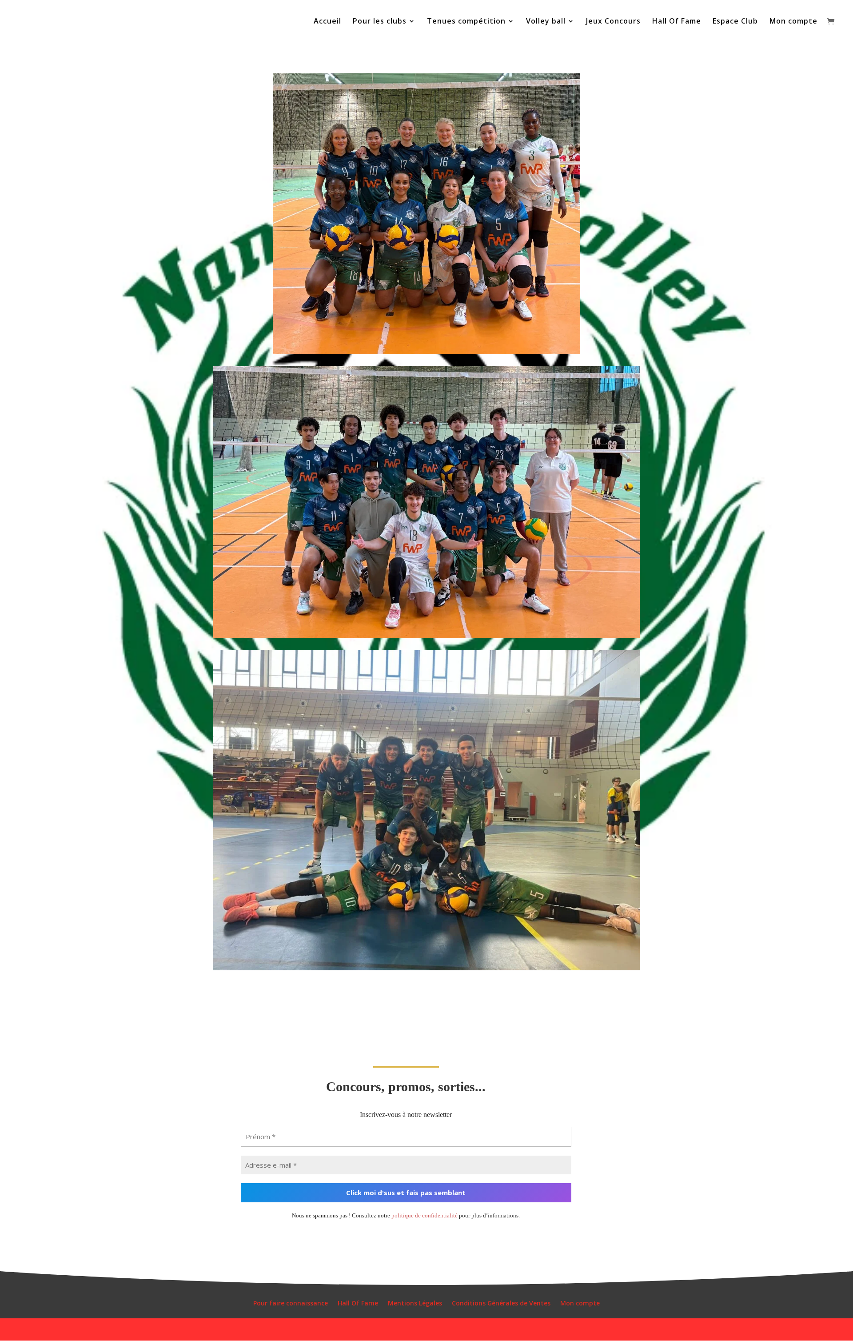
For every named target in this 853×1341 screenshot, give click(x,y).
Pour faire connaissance (290, 1303)
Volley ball (546, 22)
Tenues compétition (466, 22)
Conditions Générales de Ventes (501, 1303)
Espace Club (735, 22)
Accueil (327, 22)
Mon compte (793, 22)
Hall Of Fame (676, 22)
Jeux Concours (613, 22)
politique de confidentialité (424, 1215)
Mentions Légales (415, 1303)
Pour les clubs (380, 22)
